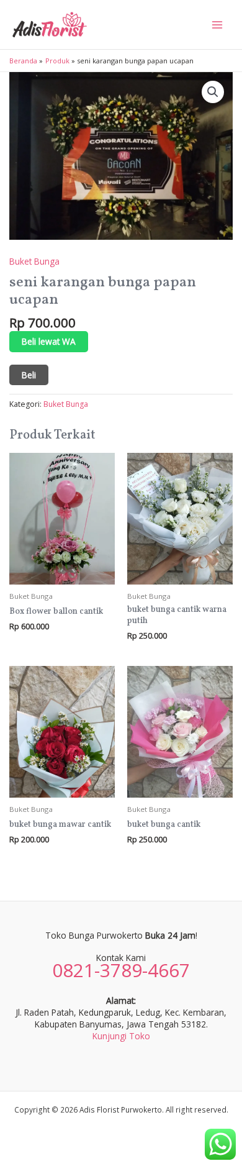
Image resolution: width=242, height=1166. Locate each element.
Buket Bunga (34, 261)
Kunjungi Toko (121, 1036)
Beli (29, 375)
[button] (213, 92)
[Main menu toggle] (217, 24)
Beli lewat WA (49, 341)
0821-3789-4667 (121, 970)
